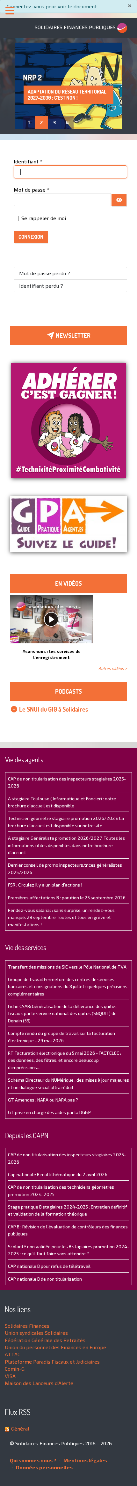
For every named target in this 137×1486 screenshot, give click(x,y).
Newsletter (72, 335)
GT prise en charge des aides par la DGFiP (49, 1112)
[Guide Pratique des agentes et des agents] (68, 524)
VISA (10, 1376)
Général (20, 1428)
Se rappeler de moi (43, 218)
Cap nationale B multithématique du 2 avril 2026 (57, 1174)
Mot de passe (31, 189)
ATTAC (12, 1354)
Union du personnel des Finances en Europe (55, 1347)
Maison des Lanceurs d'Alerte (39, 1383)
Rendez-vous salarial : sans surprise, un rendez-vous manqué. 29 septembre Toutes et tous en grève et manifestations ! (61, 917)
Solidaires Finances (27, 1326)
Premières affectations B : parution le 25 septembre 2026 (67, 897)
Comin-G (15, 1369)
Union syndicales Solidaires (36, 1333)
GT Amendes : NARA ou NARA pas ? (43, 1099)
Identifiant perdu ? (41, 286)
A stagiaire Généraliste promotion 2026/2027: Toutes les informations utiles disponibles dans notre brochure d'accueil (66, 845)
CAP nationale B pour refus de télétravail (49, 1266)
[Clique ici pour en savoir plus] (68, 420)
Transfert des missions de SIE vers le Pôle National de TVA (67, 967)
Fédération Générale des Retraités (45, 1340)
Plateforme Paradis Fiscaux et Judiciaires (52, 1361)
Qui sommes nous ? (33, 1460)
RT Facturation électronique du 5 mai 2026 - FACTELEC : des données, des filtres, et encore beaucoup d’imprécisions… (64, 1060)
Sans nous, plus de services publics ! (60, 94)
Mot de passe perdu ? (44, 273)
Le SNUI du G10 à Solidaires (53, 709)
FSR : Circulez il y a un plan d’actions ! (45, 884)
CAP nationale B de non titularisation (45, 1279)
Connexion (30, 237)
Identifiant (28, 161)
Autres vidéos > (112, 668)
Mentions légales (84, 1460)
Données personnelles (44, 1467)
